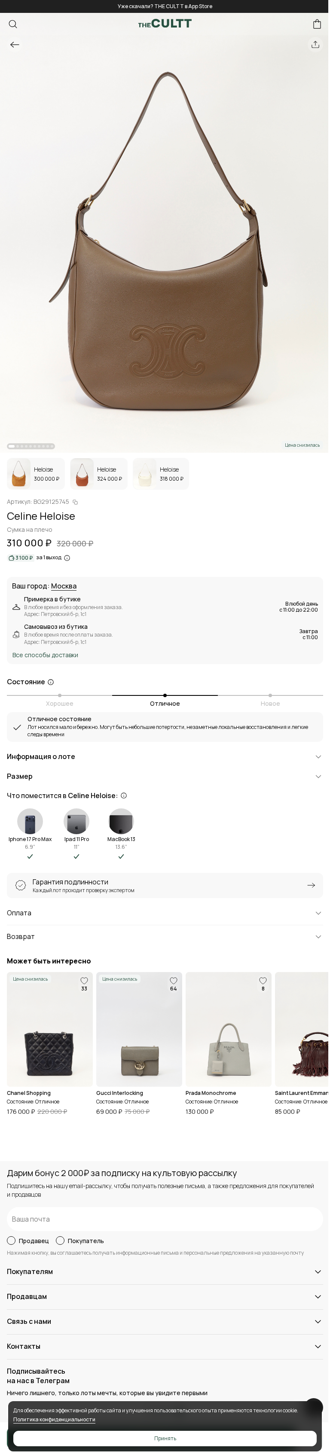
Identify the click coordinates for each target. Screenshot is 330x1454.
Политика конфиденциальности (54, 1419)
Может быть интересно (49, 961)
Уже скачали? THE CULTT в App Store (165, 6)
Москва (63, 586)
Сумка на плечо (29, 529)
